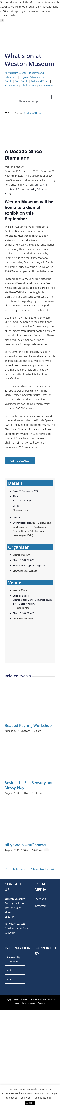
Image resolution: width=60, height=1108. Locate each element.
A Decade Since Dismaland (42, 869)
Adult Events (46, 85)
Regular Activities (30, 77)
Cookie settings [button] (43, 1097)
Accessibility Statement (13, 959)
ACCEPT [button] (30, 1103)
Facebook (40, 899)
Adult (33, 522)
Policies (10, 970)
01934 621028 (17, 923)
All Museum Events (15, 73)
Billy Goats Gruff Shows (25, 844)
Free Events (21, 81)
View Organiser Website (25, 570)
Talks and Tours (40, 81)
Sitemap (11, 979)
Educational (11, 85)
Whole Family (28, 85)
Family (28, 526)
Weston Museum (21, 554)
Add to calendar (20, 460)
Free (35, 526)
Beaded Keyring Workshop (28, 725)
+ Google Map (22, 607)
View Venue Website (23, 618)
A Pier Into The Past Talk (16, 869)
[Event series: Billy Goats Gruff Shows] (47, 850)
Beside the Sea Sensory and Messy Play (29, 785)
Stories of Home (21, 510)
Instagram (40, 906)
